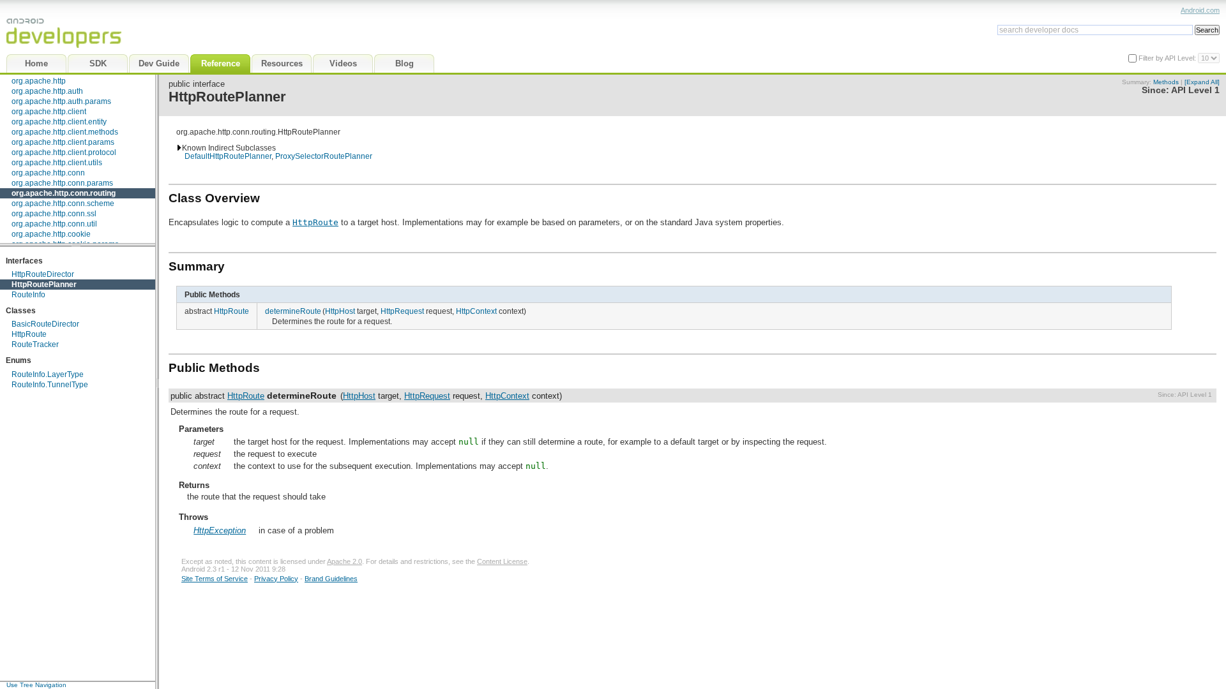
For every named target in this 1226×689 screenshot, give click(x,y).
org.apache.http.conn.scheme (62, 203)
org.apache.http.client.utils (56, 162)
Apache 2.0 (344, 561)
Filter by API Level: (1168, 58)
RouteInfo (28, 294)
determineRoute (293, 311)
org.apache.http (38, 81)
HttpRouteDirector (42, 274)
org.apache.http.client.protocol (63, 152)
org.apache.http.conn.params (62, 183)
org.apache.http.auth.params (61, 101)
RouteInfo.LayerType (47, 374)
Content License (502, 561)
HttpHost (340, 311)
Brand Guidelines (331, 578)
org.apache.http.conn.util (54, 223)
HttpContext (476, 311)
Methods (1166, 81)
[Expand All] (1202, 81)
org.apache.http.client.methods (64, 132)
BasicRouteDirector (45, 324)
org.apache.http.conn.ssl (53, 213)
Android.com (1200, 10)
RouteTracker (35, 344)
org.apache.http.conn (48, 172)
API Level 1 (1195, 90)
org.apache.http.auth (47, 91)
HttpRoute (29, 334)
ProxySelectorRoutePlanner (323, 156)
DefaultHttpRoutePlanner (228, 156)
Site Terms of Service (214, 578)
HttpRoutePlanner (44, 284)
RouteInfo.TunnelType (49, 384)
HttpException (219, 530)
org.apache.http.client (48, 111)
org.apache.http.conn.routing (63, 193)
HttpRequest (402, 311)
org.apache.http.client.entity (59, 121)
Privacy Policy (276, 578)
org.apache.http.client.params (62, 142)
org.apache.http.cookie (51, 234)
